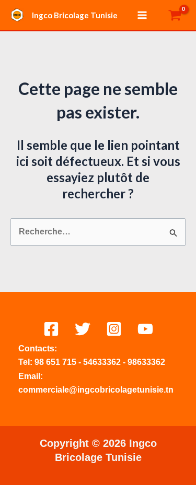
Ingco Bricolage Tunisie (75, 15)
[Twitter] (82, 329)
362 (114, 362)
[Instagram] (114, 329)
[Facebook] (51, 329)
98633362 (146, 362)
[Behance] (145, 329)
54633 (95, 362)
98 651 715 (55, 362)
